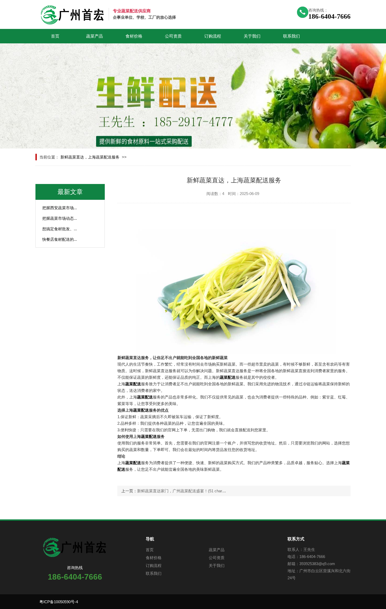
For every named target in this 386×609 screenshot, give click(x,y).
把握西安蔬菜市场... (59, 208)
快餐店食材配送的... (59, 239)
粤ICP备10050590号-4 (58, 602)
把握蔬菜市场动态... (59, 218)
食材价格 (134, 36)
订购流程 (212, 36)
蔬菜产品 (94, 36)
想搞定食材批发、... (59, 229)
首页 (55, 36)
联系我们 (291, 36)
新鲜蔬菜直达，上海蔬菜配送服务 (89, 157)
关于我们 (252, 36)
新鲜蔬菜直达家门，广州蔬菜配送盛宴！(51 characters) (185, 491)
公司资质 (173, 36)
